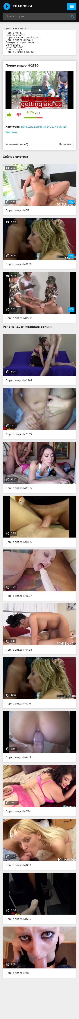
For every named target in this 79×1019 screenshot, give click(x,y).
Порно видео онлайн (19, 40)
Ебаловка (23, 6)
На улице (60, 127)
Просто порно (15, 50)
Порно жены (14, 33)
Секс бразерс (14, 47)
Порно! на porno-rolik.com (23, 38)
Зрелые (48, 127)
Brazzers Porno (15, 35)
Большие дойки (31, 127)
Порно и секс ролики (20, 52)
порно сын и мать (14, 29)
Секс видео (13, 45)
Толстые (11, 132)
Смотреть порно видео (20, 42)
